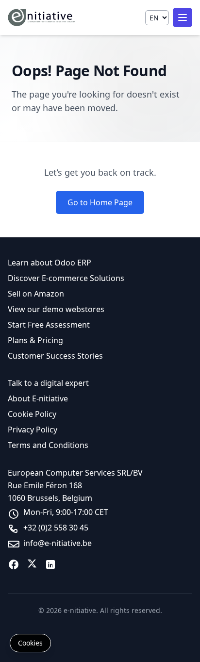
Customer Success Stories (55, 355)
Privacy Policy (32, 429)
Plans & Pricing (35, 340)
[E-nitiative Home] (42, 17)
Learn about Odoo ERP (49, 262)
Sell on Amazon (36, 293)
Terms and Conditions (48, 445)
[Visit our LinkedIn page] (50, 564)
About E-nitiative (38, 398)
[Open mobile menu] (182, 17)
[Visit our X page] (32, 564)
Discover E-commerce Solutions (66, 278)
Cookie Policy (32, 414)
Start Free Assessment (49, 324)
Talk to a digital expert (48, 383)
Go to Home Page (100, 202)
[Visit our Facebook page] (13, 564)
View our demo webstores (56, 309)
